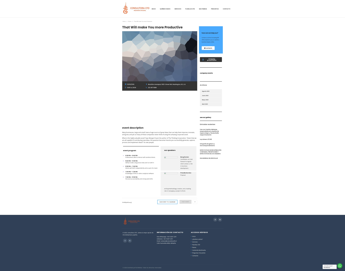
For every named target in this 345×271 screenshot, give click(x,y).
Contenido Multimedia (199, 250)
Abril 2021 (205, 104)
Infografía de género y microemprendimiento (207, 145)
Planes (194, 247)
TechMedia (138, 267)
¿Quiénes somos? (197, 239)
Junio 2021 (205, 95)
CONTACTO (226, 9)
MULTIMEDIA (203, 9)
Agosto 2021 (205, 91)
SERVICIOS (177, 9)
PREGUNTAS (215, 9)
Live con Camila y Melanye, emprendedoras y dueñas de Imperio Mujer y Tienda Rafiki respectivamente (209, 132)
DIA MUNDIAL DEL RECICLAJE (209, 158)
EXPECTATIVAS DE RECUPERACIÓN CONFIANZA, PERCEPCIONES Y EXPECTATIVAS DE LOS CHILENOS (210, 152)
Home (124, 21)
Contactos (195, 256)
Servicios (195, 242)
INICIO (154, 9)
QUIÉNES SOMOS (165, 9)
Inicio (194, 236)
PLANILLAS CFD (190, 9)
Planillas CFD (196, 245)
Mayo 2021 (205, 100)
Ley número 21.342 (206, 139)
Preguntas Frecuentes (198, 253)
